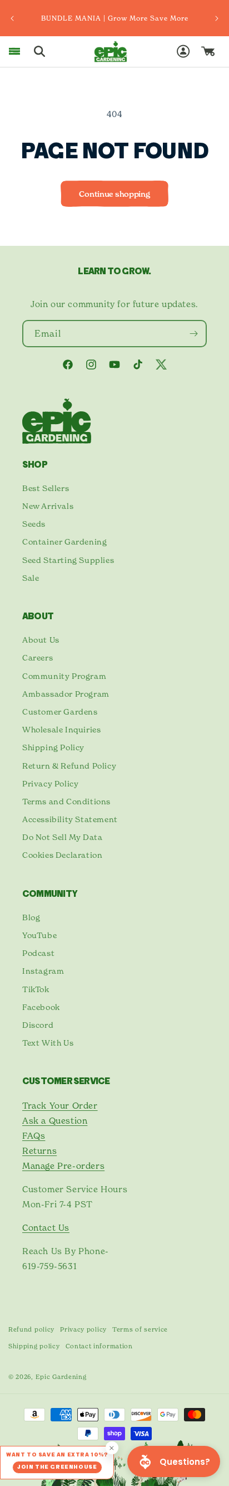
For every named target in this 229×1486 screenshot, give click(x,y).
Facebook (41, 1007)
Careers (37, 657)
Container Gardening (64, 541)
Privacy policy (83, 1329)
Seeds (34, 523)
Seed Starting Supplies (68, 560)
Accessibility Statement (70, 819)
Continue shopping (114, 194)
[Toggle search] (39, 51)
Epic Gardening (61, 1377)
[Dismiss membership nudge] (112, 1447)
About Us (40, 639)
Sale (30, 577)
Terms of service (140, 1329)
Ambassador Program (65, 693)
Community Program (64, 676)
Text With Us (47, 1042)
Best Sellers (45, 488)
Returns (39, 1150)
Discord (37, 1024)
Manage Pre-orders (63, 1165)
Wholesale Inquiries (61, 729)
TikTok (35, 989)
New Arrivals (47, 506)
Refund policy (31, 1329)
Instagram (43, 970)
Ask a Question (54, 1120)
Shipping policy (34, 1346)
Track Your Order (60, 1105)
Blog (31, 917)
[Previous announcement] (12, 18)
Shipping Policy (53, 747)
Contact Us (45, 1227)
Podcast (38, 953)
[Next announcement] (217, 18)
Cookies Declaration (62, 854)
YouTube (39, 935)
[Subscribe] (193, 333)
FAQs (33, 1135)
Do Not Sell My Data (62, 837)
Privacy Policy (50, 783)
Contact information (99, 1346)
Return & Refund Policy (69, 765)
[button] (14, 51)
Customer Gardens (60, 711)
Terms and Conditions (66, 801)
